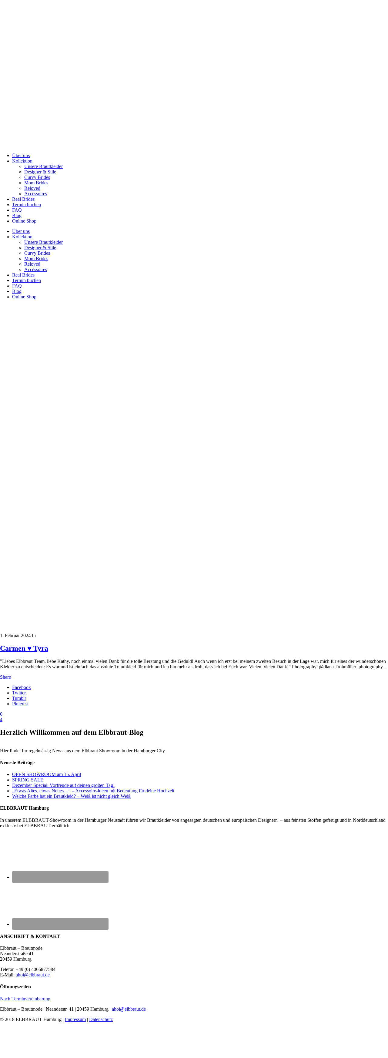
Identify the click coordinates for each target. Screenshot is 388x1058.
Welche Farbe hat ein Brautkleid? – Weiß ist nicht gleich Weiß (71, 796)
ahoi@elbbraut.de (33, 974)
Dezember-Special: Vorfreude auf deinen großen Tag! (63, 785)
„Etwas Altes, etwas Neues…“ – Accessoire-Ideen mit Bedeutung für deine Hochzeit (93, 790)
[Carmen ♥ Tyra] (109, 630)
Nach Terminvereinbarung (25, 998)
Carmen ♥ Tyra (24, 648)
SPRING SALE (27, 779)
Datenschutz (101, 1019)
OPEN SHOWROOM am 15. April (46, 774)
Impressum (75, 1019)
